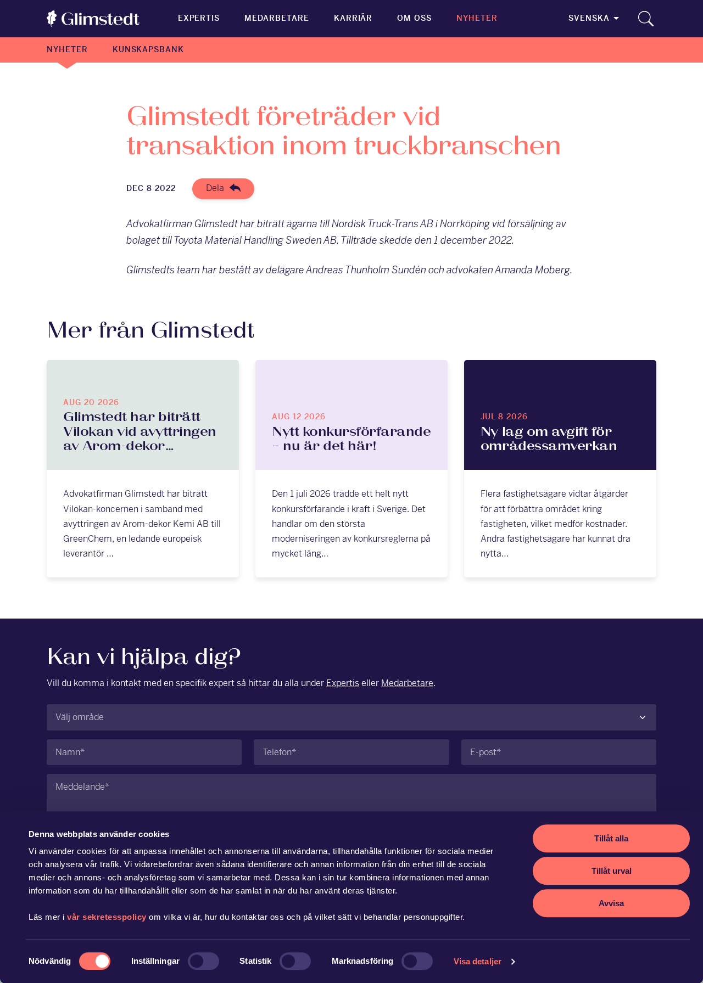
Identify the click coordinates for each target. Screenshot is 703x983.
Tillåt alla (611, 838)
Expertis (199, 18)
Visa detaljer (477, 961)
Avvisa (611, 903)
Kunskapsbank (148, 49)
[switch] (203, 961)
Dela (215, 188)
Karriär (353, 18)
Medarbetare (276, 18)
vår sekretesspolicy (107, 917)
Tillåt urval (612, 870)
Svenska (589, 18)
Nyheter (477, 18)
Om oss (414, 18)
